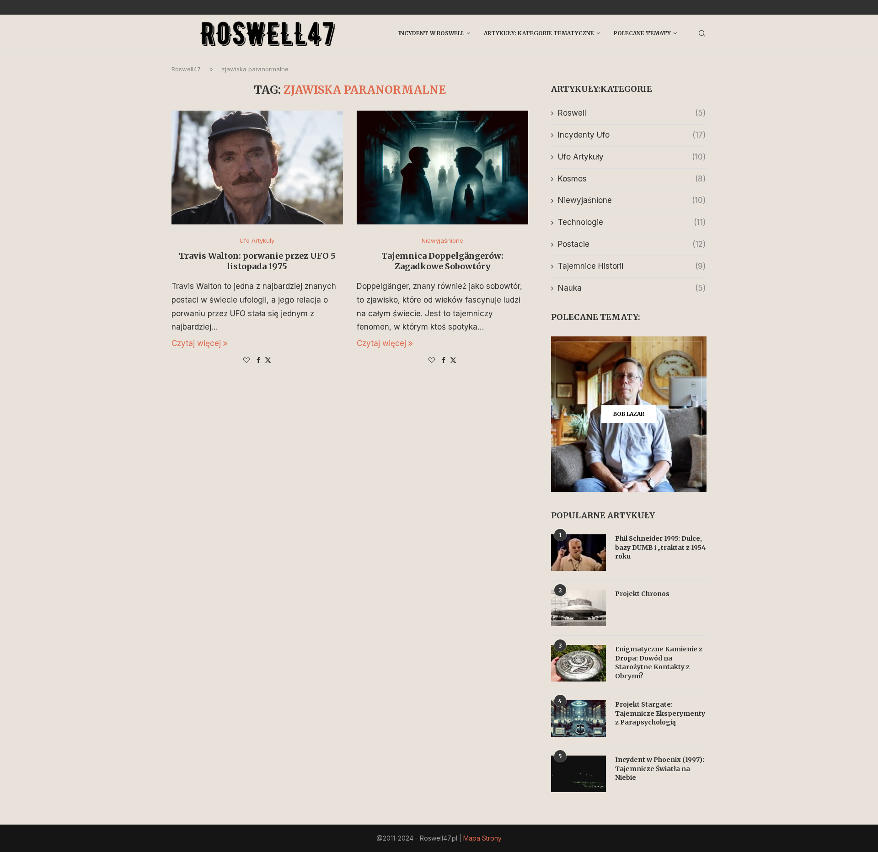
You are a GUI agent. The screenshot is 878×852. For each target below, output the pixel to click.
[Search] (702, 33)
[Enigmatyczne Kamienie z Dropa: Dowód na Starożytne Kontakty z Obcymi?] (578, 663)
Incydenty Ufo (632, 134)
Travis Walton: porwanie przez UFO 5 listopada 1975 (257, 261)
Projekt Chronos (642, 594)
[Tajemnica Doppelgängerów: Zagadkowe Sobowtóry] (442, 168)
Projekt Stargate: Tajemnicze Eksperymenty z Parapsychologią (660, 713)
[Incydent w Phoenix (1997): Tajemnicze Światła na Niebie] (578, 774)
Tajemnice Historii (632, 266)
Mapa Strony (482, 838)
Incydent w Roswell (431, 33)
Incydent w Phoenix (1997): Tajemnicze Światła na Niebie (659, 769)
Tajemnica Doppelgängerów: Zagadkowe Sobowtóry (442, 261)
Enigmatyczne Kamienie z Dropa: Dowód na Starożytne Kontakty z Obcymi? (658, 662)
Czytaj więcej (196, 343)
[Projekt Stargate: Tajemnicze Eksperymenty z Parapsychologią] (578, 718)
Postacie (632, 244)
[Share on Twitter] (268, 360)
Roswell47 (186, 69)
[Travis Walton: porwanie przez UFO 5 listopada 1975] (257, 168)
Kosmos (632, 178)
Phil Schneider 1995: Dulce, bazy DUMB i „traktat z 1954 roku (660, 547)
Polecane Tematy (642, 33)
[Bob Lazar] (629, 414)
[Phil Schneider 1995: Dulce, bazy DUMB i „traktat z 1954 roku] (578, 552)
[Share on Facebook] (258, 360)
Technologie (632, 222)
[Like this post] (246, 360)
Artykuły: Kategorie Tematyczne (539, 33)
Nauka (632, 288)
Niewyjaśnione (632, 200)
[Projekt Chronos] (578, 608)
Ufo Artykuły (632, 156)
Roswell (632, 112)
